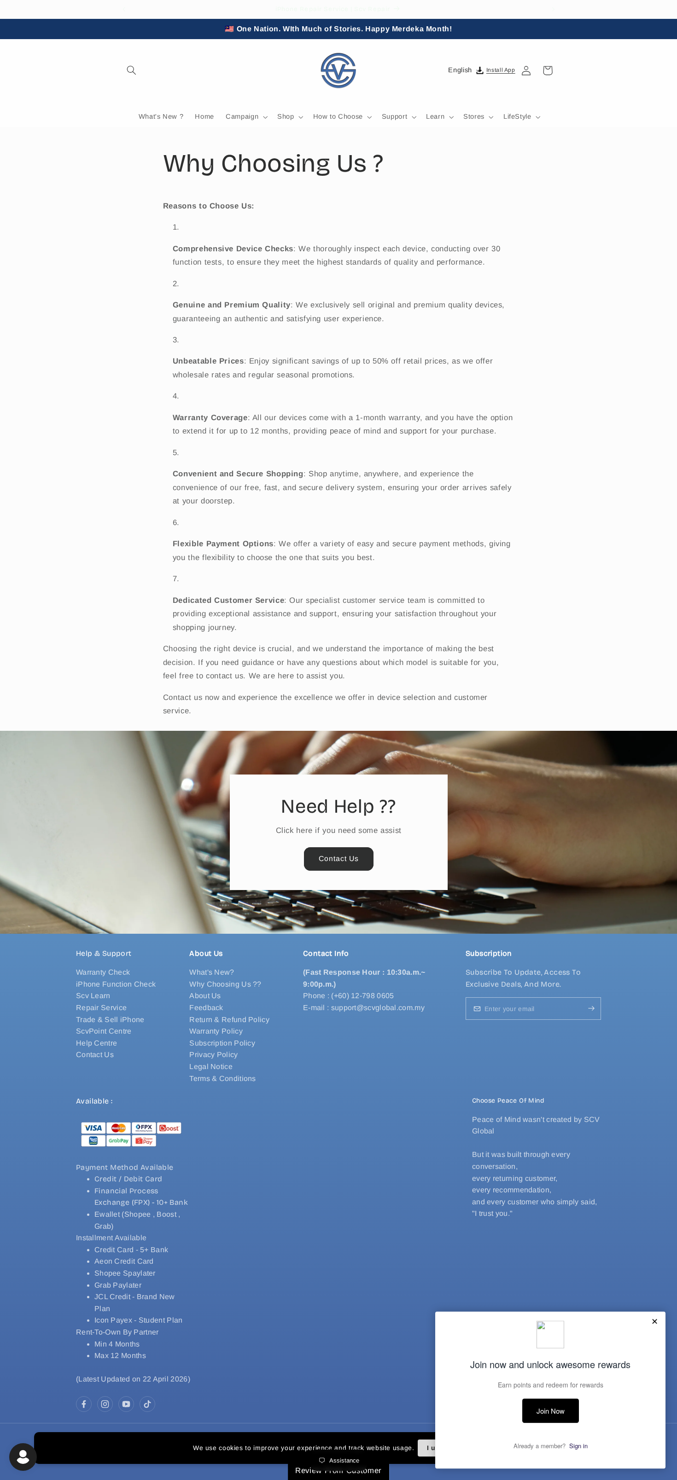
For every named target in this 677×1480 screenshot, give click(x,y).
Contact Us (338, 858)
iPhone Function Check (116, 984)
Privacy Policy (213, 1055)
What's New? (211, 972)
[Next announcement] (553, 9)
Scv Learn (93, 996)
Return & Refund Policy (229, 1019)
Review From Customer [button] (338, 1470)
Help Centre (96, 1043)
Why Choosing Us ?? (225, 984)
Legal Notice (211, 1066)
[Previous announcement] (124, 9)
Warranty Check (103, 972)
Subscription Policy (222, 1043)
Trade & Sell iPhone (110, 1019)
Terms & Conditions (222, 1078)
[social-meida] (84, 1404)
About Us (205, 996)
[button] (131, 70)
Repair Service (101, 1008)
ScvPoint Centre (104, 1031)
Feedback (206, 1008)
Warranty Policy (216, 1031)
